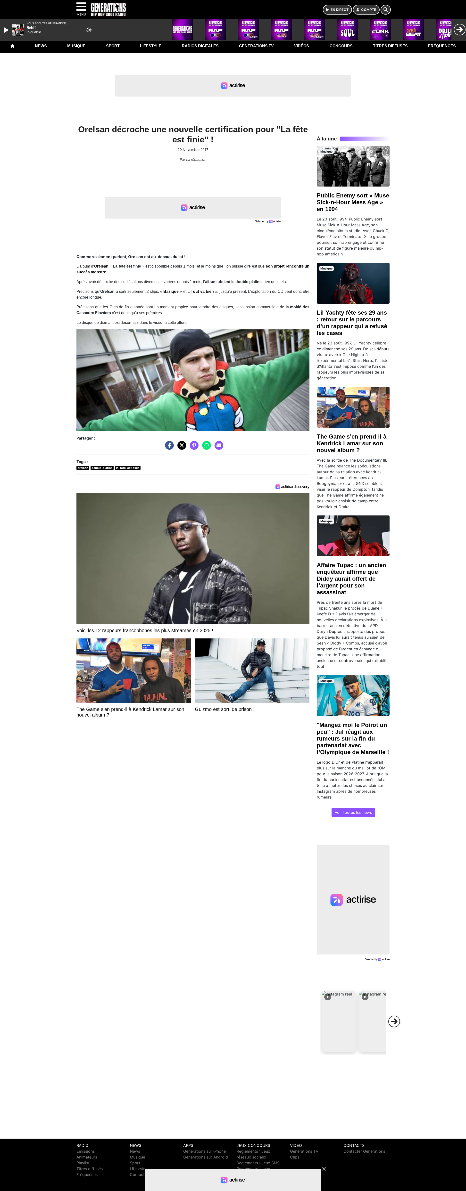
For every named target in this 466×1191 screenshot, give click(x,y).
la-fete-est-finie (127, 468)
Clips (294, 1157)
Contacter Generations (364, 1151)
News (41, 46)
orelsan (83, 468)
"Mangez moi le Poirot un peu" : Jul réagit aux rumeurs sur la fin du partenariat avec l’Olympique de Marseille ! (353, 738)
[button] (339, 1021)
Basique (171, 291)
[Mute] (88, 29)
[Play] (7, 30)
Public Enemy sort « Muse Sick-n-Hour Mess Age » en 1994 (353, 202)
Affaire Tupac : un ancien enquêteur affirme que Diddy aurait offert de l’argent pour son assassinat (351, 579)
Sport (113, 46)
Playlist (83, 1162)
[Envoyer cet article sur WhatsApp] (205, 447)
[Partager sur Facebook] (168, 447)
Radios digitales (200, 46)
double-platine (102, 468)
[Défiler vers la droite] (394, 1021)
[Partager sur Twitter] (180, 447)
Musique (76, 46)
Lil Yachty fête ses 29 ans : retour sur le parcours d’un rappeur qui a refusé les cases (352, 322)
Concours (341, 46)
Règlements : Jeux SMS (258, 1162)
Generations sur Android (205, 1157)
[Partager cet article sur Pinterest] (193, 447)
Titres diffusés (390, 46)
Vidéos (301, 46)
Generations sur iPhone (204, 1151)
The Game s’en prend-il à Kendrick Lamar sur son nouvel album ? (351, 443)
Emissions (85, 1151)
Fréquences (442, 46)
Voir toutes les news (353, 812)
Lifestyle (150, 46)
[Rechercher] (386, 10)
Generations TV (256, 46)
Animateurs (86, 1157)
